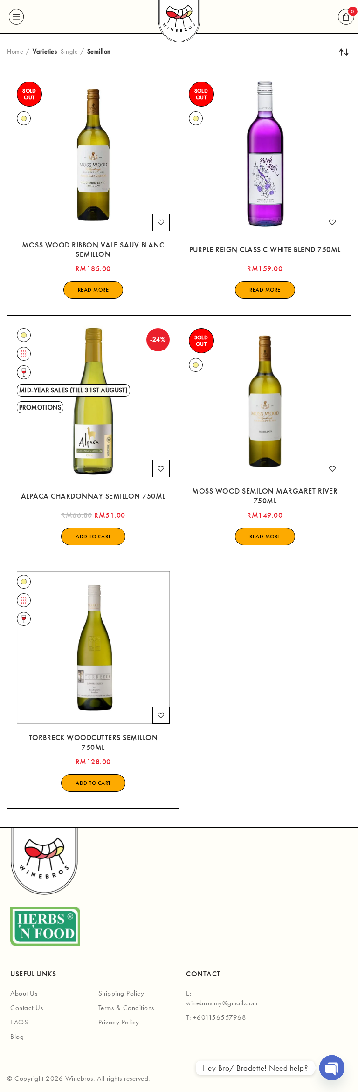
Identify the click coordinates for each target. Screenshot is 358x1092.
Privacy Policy (118, 1022)
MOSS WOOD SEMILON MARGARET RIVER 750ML (264, 496)
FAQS (19, 1022)
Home (15, 51)
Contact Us (26, 1007)
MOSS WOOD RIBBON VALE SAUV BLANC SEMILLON (93, 250)
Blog (17, 1036)
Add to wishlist (161, 222)
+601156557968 (220, 1017)
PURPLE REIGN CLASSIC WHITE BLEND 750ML (265, 249)
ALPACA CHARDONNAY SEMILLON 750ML (93, 496)
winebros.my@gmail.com (222, 1003)
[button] (93, 536)
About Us (23, 993)
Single (69, 51)
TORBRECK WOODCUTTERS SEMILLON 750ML (93, 742)
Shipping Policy (121, 993)
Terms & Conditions (126, 1007)
